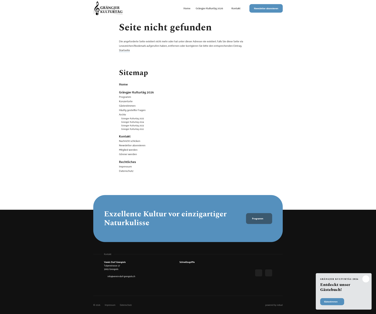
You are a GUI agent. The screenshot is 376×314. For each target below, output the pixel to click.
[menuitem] (186, 8)
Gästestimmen (127, 105)
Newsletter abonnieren (132, 145)
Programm (125, 96)
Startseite (124, 50)
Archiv (122, 114)
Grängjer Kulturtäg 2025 (132, 118)
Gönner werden (128, 154)
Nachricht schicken (129, 140)
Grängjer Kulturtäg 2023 (132, 125)
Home (123, 84)
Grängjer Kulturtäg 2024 (132, 122)
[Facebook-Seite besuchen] (258, 272)
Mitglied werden (128, 149)
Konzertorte (126, 101)
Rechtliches (127, 162)
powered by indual (274, 305)
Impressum (125, 166)
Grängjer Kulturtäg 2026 (136, 92)
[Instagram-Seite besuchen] (268, 272)
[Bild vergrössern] (108, 8)
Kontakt (125, 136)
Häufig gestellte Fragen (132, 110)
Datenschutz (126, 170)
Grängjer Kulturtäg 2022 (132, 129)
